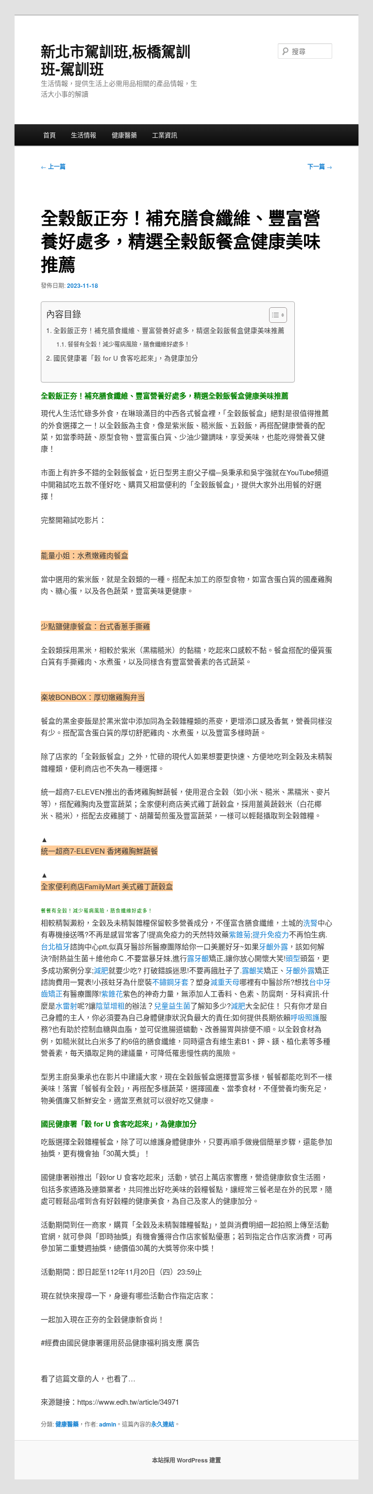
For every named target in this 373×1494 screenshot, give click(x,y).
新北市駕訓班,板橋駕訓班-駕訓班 (115, 59)
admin (107, 1424)
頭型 (293, 958)
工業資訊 (164, 134)
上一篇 (53, 166)
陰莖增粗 (110, 1005)
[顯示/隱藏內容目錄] (273, 315)
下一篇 (319, 166)
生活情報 (83, 134)
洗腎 (310, 922)
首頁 (49, 134)
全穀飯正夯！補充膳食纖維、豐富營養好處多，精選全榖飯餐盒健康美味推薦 (169, 330)
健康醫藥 (124, 134)
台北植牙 (55, 946)
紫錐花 (112, 993)
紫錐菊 (240, 934)
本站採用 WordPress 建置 (186, 1460)
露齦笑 (253, 970)
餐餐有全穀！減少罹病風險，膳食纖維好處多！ (128, 344)
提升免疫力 (271, 934)
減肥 (101, 970)
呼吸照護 (305, 1017)
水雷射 (66, 1005)
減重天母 (224, 982)
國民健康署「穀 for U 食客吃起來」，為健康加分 (125, 358)
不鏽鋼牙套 (170, 982)
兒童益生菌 (172, 1005)
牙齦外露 (273, 946)
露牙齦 (198, 958)
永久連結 (162, 1424)
